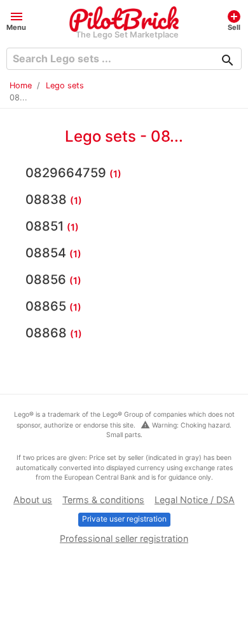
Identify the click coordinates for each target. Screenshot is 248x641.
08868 (47, 333)
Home (21, 85)
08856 (47, 279)
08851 (46, 226)
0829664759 (67, 172)
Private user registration (124, 518)
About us (32, 499)
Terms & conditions (103, 499)
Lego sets (65, 85)
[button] (16, 20)
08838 (47, 199)
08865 (47, 306)
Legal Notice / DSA (195, 499)
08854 (47, 252)
